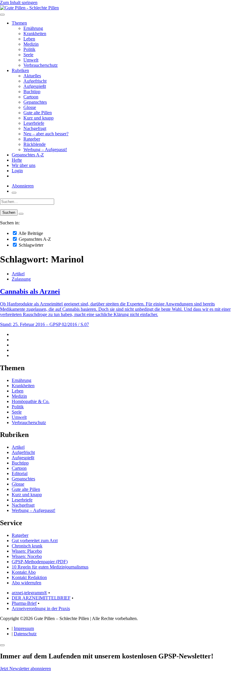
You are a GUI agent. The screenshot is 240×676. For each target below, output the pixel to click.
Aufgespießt (34, 86)
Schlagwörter (30, 245)
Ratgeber (31, 138)
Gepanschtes (35, 102)
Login (17, 170)
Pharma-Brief (24, 603)
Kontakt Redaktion (29, 577)
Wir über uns (23, 165)
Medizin (31, 44)
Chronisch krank (27, 545)
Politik (29, 49)
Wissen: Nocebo (27, 556)
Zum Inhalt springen (18, 2)
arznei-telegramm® (29, 592)
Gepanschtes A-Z (28, 154)
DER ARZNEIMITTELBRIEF (41, 597)
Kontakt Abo (24, 572)
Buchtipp (31, 91)
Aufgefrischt (35, 80)
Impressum (24, 628)
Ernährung (33, 28)
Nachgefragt (34, 128)
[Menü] (2, 15)
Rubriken (20, 70)
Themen (19, 23)
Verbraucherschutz (40, 65)
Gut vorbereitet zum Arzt (35, 540)
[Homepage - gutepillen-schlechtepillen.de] (29, 7)
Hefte (17, 160)
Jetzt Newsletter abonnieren (25, 668)
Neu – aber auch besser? (45, 133)
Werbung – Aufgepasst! (45, 149)
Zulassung (21, 278)
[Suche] (14, 193)
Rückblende (34, 144)
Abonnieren (23, 185)
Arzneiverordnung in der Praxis (41, 608)
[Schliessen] (2, 645)
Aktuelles (32, 75)
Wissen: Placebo (27, 551)
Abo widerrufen (26, 582)
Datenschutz (25, 633)
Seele (28, 54)
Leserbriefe (33, 123)
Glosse (29, 107)
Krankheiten (34, 33)
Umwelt (30, 59)
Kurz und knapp (38, 117)
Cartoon (30, 96)
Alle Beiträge (30, 233)
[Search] (21, 214)
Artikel (18, 273)
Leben (29, 38)
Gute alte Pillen (37, 112)
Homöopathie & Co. (30, 401)
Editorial (20, 473)
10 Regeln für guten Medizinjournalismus (50, 566)
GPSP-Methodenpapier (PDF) (40, 561)
